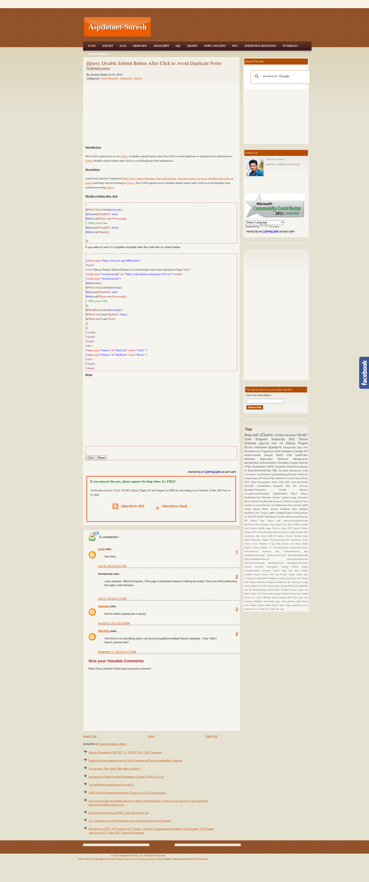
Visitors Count (251, 543)
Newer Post (90, 736)
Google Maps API (253, 478)
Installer (304, 524)
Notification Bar (284, 582)
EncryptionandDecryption (258, 493)
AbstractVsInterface (299, 547)
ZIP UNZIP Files (261, 516)
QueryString (267, 532)
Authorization (273, 566)
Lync (294, 578)
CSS (291, 455)
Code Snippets (110, 78)
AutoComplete (254, 455)
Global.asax (281, 505)
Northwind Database (267, 582)
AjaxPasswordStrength (256, 562)
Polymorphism (301, 512)
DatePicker (301, 455)
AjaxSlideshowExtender (297, 562)
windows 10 (266, 547)
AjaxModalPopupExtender (284, 474)
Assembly (260, 566)
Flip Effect (288, 524)
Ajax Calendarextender (289, 551)
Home (92, 45)
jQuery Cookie (277, 516)
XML (275, 470)
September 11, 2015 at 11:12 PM (117, 651)
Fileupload (290, 447)
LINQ (247, 528)
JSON (277, 451)
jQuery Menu (262, 508)
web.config (302, 482)
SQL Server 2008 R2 (266, 535)
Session (294, 589)
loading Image (289, 497)
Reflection (278, 532)
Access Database (281, 508)
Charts (255, 501)
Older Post (211, 736)
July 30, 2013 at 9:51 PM (112, 566)
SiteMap (298, 535)
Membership (252, 462)
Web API (292, 485)
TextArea (292, 593)
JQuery (192, 45)
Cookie (289, 489)
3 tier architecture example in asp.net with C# (111, 784)
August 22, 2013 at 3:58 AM (114, 623)
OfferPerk (104, 631)
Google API (301, 451)
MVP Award (250, 582)
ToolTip (291, 478)
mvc (305, 447)
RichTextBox (275, 589)
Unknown (104, 606)
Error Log (275, 574)
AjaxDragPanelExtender (297, 558)
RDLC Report (299, 493)
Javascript (126, 78)
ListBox (272, 512)
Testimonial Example (271, 593)
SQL (178, 45)
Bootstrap (303, 474)
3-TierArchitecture (281, 547)
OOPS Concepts (215, 45)
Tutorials (290, 45)
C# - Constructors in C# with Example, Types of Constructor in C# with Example (130, 820)
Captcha (279, 524)
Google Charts (296, 574)
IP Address (272, 578)
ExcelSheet (259, 466)
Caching (286, 566)
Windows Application (261, 459)
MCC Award (302, 578)
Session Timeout (285, 535)
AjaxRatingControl (277, 562)
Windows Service (271, 497)
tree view (280, 608)
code (306, 597)
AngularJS (267, 451)
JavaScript (161, 45)
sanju (101, 549)
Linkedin (254, 528)
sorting (256, 547)
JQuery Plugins (297, 443)
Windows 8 (265, 543)
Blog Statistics (300, 508)
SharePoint (293, 466)
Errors (249, 447)
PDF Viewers (294, 528)
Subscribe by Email (174, 506)
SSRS (305, 505)
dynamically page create (275, 601)
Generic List (268, 505)
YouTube (303, 485)
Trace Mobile (98, 54)
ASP (280, 520)
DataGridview (265, 485)
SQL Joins (291, 482)
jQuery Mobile (265, 605)
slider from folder (268, 608)
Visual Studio (301, 478)
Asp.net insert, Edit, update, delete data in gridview (114, 768)
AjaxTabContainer (252, 524)
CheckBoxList (265, 501)
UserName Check (299, 539)
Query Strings (281, 585)
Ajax (122, 45)
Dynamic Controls (282, 501)
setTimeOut (302, 516)
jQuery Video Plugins (282, 605)
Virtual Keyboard (280, 597)
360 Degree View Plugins (260, 520)
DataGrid (249, 574)
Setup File (303, 589)
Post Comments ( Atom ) (113, 744)
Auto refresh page (166, 178)
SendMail (284, 470)
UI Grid (248, 516)
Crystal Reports (299, 462)
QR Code (257, 532)
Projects (271, 585)
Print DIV (262, 585)
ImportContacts (285, 578)
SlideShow (281, 478)
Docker (258, 574)
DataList (304, 489)
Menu (254, 482)
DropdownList (252, 451)
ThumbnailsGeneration (280, 539)
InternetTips (269, 478)
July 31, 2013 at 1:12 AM (112, 598)
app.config (276, 543)
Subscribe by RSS (132, 506)
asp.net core (289, 543)
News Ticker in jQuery (277, 528)
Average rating (268, 524)
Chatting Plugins (299, 566)
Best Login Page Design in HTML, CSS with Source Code (118, 812)
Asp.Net (107, 45)
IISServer (285, 459)
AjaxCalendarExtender (298, 555)
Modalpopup (300, 459)
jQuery (124, 156)
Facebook (297, 501)
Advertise (269, 551)
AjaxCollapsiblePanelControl (265, 558)
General (291, 435)
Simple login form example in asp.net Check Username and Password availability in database (135, 760)
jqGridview (298, 605)
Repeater (279, 485)
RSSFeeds (293, 585)
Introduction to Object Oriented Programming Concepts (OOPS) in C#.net (126, 776)
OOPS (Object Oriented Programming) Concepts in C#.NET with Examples (127, 792)
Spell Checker (250, 593)
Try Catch (257, 597)
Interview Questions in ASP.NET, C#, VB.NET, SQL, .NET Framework (125, 752)
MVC (235, 45)
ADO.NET (250, 485)
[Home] (232, 2)
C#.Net (279, 435)
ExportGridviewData (260, 470)
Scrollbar (285, 589)
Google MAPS (275, 455)
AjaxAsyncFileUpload (261, 489)
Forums (284, 574)
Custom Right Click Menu (287, 570)
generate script (294, 601)
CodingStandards (252, 570)
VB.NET (302, 435)
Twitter (248, 508)
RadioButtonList (253, 497)
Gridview (140, 45)
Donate (266, 574)
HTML (248, 466)
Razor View (278, 482)
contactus (249, 601)
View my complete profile (283, 165)
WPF (290, 597)
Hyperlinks (262, 578)
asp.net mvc (269, 443)
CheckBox (283, 462)
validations (288, 451)
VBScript (267, 597)
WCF (247, 482)
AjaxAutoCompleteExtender (296, 520)
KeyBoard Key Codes (256, 512)
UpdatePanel (264, 474)
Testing (284, 593)
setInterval (290, 516)
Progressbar (265, 482)
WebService (295, 470)
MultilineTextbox (285, 512)
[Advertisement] (231, 27)
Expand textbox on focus (192, 178)
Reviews (300, 532)
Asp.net (252, 434)
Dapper (305, 570)
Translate (273, 226)
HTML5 (297, 524)
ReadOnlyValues (261, 589)
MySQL (262, 528)
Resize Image (289, 532)
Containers (267, 570)
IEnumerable (295, 505)
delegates (259, 601)
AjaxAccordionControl (277, 555)
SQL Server (298, 439)
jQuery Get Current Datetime (138, 178)
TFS (259, 593)
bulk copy (299, 597)
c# (282, 443)
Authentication (268, 462)
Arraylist (249, 566)
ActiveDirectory (253, 551)
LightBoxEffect (282, 493)
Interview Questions (260, 45)
